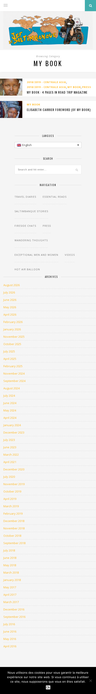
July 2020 (9, 477)
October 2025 (12, 344)
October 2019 (12, 491)
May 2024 (9, 410)
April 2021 (9, 462)
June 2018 (9, 558)
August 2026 (11, 285)
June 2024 (9, 403)
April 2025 (9, 359)
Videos (70, 254)
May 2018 (9, 565)
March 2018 (11, 572)
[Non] (90, 680)
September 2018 (14, 543)
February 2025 (13, 366)
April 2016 (9, 646)
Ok (48, 687)
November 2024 (14, 373)
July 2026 (9, 292)
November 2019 (14, 484)
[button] (48, 145)
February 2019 (13, 514)
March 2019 (11, 506)
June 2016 (9, 631)
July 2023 (9, 440)
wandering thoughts (31, 240)
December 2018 (13, 521)
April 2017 (9, 595)
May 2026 (9, 307)
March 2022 (11, 455)
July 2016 (9, 624)
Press (86, 87)
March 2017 (11, 602)
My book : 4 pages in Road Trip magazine (57, 92)
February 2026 (13, 322)
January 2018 (12, 580)
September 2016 (14, 617)
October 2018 (12, 536)
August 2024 (11, 388)
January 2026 (12, 329)
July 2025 (9, 351)
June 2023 (9, 447)
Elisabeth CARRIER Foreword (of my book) (59, 109)
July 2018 (9, 550)
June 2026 (9, 300)
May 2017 (9, 587)
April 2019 (9, 499)
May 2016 (9, 639)
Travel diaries (25, 196)
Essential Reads (55, 196)
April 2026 (9, 314)
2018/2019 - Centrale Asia (46, 82)
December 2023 (13, 432)
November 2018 (14, 528)
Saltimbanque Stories (31, 211)
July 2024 (9, 396)
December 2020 (13, 469)
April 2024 (9, 418)
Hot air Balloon (27, 269)
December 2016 (13, 609)
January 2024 (12, 425)
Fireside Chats (25, 225)
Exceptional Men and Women (36, 254)
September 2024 (14, 381)
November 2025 (14, 337)
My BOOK (74, 87)
